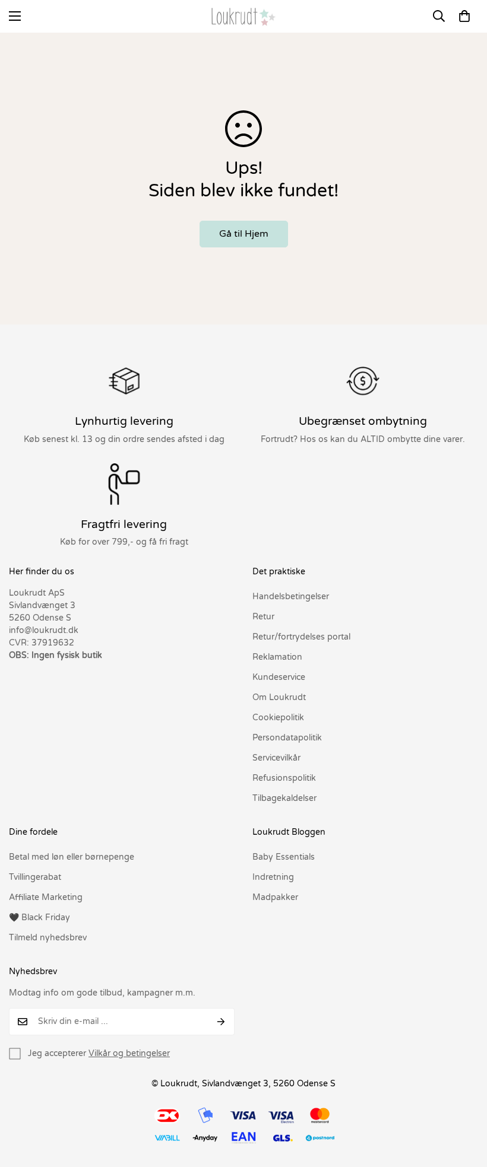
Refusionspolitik (284, 778)
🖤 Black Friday (39, 917)
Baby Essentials (283, 857)
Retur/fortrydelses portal (301, 637)
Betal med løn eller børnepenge (71, 857)
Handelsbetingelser (290, 597)
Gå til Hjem (243, 234)
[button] (464, 16)
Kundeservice (278, 677)
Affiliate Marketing (46, 897)
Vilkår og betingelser (129, 1053)
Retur (263, 617)
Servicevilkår (276, 758)
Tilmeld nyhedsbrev (48, 938)
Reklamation (277, 657)
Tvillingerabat (35, 877)
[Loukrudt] (243, 16)
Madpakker (275, 897)
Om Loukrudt (279, 697)
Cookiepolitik (278, 718)
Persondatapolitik (287, 738)
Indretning (273, 877)
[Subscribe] (221, 1021)
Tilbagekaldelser (284, 798)
